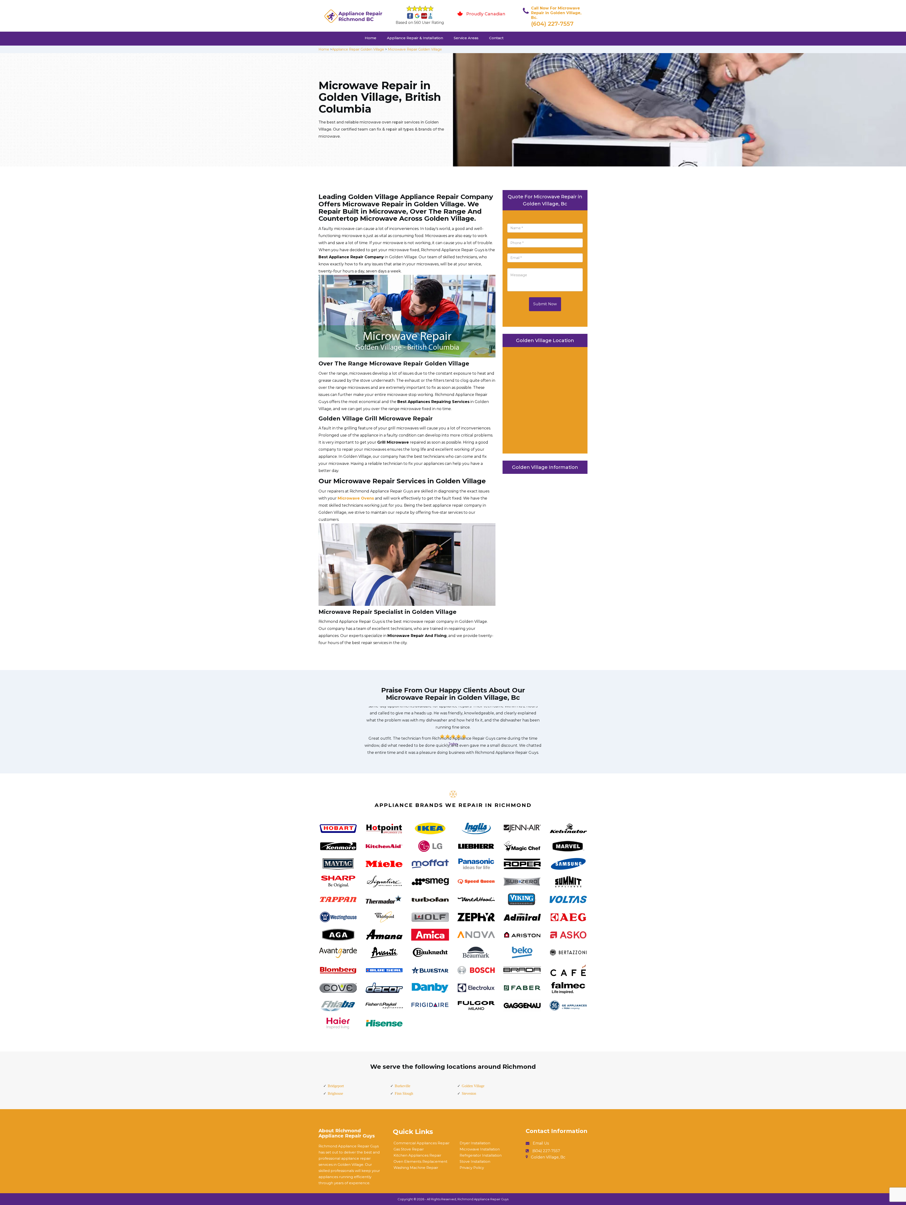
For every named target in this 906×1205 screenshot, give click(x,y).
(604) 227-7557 (552, 23)
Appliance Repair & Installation (415, 38)
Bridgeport (336, 1086)
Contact (496, 38)
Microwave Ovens (356, 498)
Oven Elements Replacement (420, 1161)
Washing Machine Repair (416, 1167)
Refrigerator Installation (481, 1155)
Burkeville (402, 1086)
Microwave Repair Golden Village (415, 49)
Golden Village (473, 1086)
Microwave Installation (480, 1149)
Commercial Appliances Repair (421, 1143)
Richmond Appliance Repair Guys (482, 1199)
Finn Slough (404, 1093)
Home (370, 38)
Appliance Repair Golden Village (358, 49)
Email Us (541, 1143)
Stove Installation (475, 1161)
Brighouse (335, 1093)
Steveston (469, 1093)
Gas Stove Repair (409, 1149)
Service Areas (466, 38)
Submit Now (545, 304)
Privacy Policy (472, 1167)
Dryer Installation (475, 1143)
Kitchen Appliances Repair (417, 1155)
